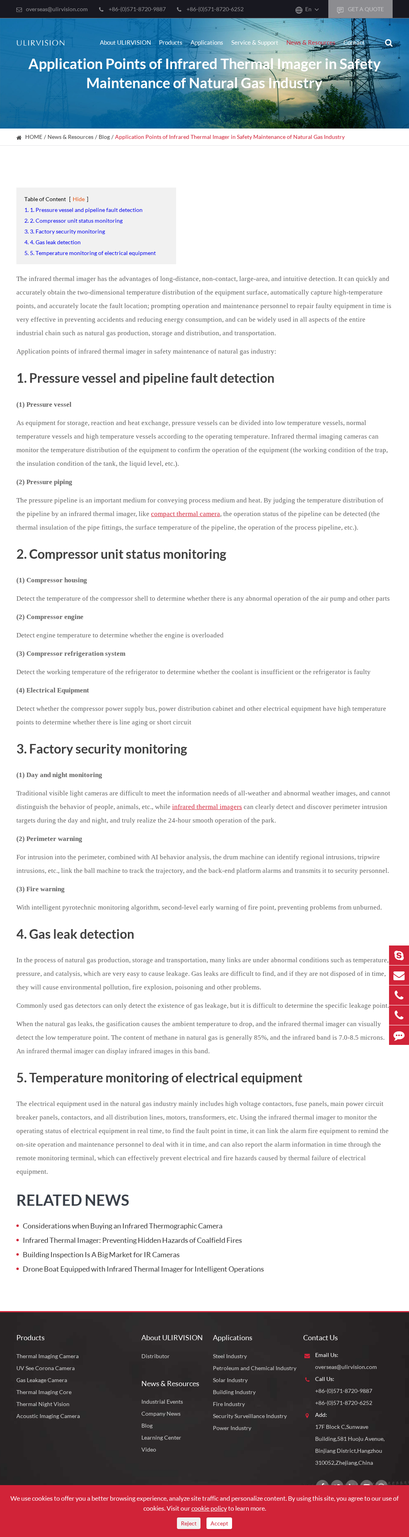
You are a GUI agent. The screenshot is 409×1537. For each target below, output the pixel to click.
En (308, 9)
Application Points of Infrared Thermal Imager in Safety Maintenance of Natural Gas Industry (230, 136)
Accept (219, 1523)
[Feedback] (399, 1035)
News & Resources (311, 42)
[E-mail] (399, 975)
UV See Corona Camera (45, 1368)
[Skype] (399, 955)
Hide (79, 199)
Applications (207, 42)
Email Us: (326, 1354)
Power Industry (232, 1427)
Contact (354, 42)
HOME (33, 136)
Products (171, 42)
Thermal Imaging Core (43, 1392)
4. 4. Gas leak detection (52, 242)
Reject (189, 1523)
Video (148, 1449)
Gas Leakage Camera (41, 1380)
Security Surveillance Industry (250, 1415)
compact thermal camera (185, 514)
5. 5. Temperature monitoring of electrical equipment (90, 252)
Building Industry (234, 1392)
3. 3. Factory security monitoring (64, 231)
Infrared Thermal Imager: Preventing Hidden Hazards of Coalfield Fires (132, 1240)
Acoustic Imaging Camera (48, 1415)
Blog (104, 136)
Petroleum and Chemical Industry (254, 1368)
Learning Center (161, 1437)
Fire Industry (229, 1404)
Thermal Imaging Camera (47, 1356)
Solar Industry (230, 1380)
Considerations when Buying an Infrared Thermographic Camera (122, 1225)
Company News (161, 1413)
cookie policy (209, 1508)
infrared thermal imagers (207, 807)
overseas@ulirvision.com (57, 9)
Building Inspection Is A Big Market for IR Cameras (101, 1254)
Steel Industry (230, 1356)
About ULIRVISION (125, 42)
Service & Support (254, 42)
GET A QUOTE (365, 9)
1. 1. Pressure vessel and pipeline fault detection (83, 209)
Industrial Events (162, 1401)
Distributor (155, 1356)
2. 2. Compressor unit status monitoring (73, 220)
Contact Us (320, 1337)
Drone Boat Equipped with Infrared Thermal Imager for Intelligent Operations (143, 1268)
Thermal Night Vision (42, 1404)
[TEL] (399, 995)
